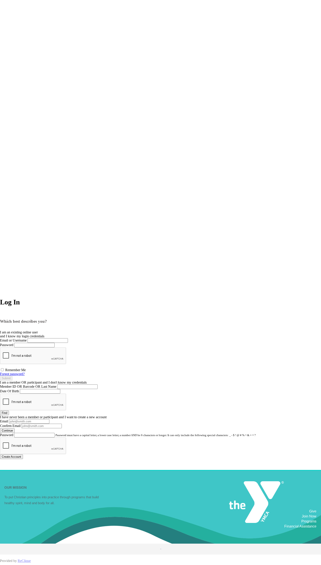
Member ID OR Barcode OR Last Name (28, 386)
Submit (6, 378)
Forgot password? (12, 374)
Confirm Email (10, 426)
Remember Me (15, 370)
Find (4, 413)
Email (4, 421)
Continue (7, 430)
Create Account (11, 456)
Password (6, 345)
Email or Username (13, 340)
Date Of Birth (9, 391)
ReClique (24, 561)
